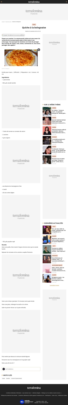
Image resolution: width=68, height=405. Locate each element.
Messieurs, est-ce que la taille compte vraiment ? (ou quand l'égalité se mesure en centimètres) (58, 241)
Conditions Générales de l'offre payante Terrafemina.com (31, 395)
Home (3, 378)
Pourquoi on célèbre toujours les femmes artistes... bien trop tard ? (58, 250)
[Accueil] (34, 2)
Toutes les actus (8, 21)
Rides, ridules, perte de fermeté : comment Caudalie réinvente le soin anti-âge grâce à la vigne (59, 270)
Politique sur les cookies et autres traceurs (51, 393)
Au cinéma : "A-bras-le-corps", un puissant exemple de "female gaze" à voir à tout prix (59, 112)
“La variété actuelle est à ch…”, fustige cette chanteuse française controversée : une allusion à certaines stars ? (59, 142)
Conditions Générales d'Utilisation (13, 393)
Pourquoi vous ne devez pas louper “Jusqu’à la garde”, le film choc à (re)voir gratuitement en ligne (58, 161)
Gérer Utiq (54, 395)
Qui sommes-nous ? (27, 393)
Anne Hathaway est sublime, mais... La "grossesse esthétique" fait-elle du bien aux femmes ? (58, 261)
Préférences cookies (62, 395)
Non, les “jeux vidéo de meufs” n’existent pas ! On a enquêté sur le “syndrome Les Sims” (59, 231)
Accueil (3, 21)
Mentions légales (36, 393)
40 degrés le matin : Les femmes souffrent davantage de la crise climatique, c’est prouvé (58, 280)
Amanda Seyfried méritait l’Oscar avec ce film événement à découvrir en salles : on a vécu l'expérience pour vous (59, 123)
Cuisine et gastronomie (16, 378)
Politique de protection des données (9, 395)
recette (8, 378)
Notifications (48, 395)
